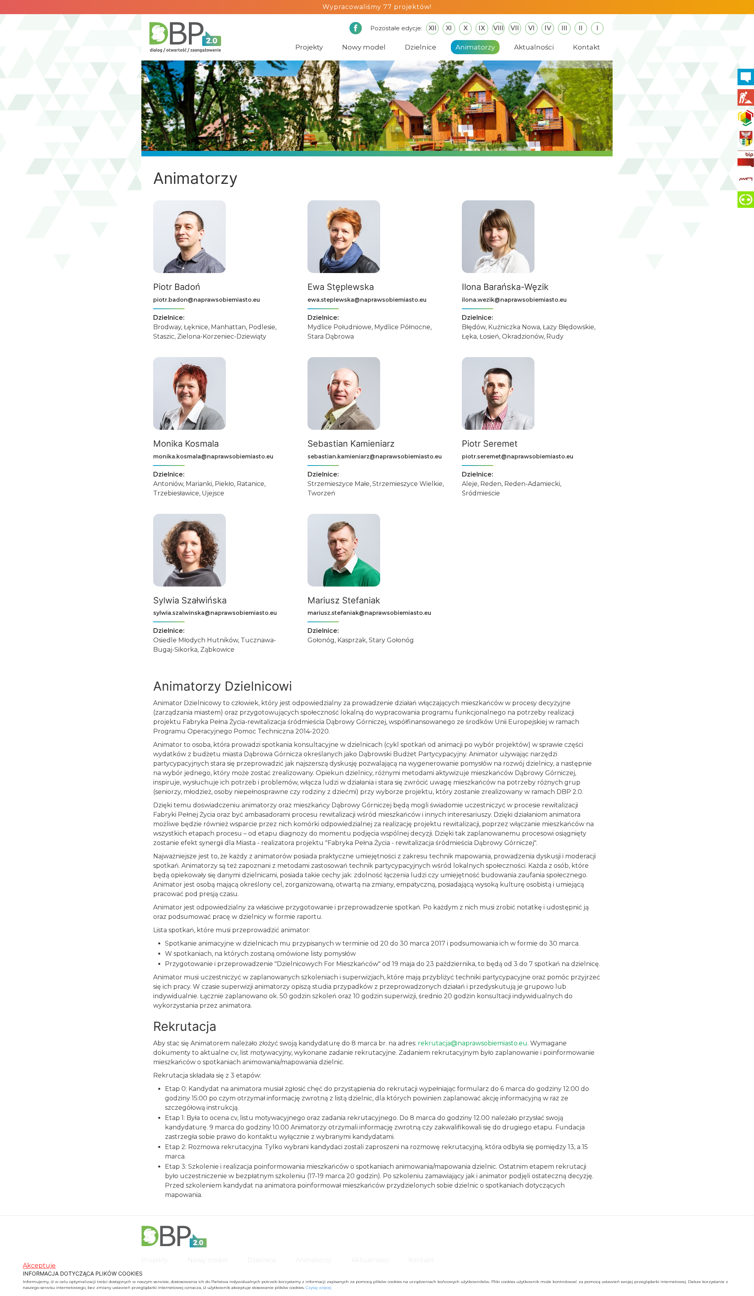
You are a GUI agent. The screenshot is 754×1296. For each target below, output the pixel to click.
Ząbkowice (217, 649)
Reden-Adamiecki (532, 484)
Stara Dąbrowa (330, 336)
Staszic (163, 336)
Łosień (489, 336)
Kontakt (586, 47)
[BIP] (746, 158)
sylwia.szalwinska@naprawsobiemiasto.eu (215, 612)
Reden (490, 484)
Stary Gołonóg (391, 640)
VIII (498, 28)
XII (432, 28)
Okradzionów (523, 336)
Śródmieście (481, 493)
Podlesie (262, 327)
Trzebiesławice (176, 493)
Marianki (199, 484)
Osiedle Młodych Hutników (195, 640)
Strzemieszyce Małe (338, 484)
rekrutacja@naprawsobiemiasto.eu (472, 1043)
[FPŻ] (746, 179)
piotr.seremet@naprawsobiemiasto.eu (517, 456)
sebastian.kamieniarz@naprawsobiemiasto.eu (374, 456)
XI (449, 28)
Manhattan (228, 327)
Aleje (470, 484)
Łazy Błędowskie (568, 327)
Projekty (309, 47)
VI (531, 28)
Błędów (473, 327)
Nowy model (364, 47)
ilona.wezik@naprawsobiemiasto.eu (514, 299)
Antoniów (168, 484)
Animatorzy (475, 47)
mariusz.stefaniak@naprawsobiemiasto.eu (369, 612)
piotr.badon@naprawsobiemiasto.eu (206, 299)
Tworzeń (321, 493)
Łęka (469, 336)
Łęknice (196, 327)
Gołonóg (321, 640)
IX (482, 28)
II (581, 28)
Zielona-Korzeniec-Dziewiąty (221, 336)
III (564, 28)
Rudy (555, 336)
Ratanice (250, 484)
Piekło (224, 484)
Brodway (167, 327)
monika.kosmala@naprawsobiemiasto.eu (213, 456)
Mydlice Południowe (339, 327)
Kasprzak (351, 640)
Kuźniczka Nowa (514, 327)
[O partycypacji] (746, 199)
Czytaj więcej (318, 1287)
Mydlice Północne (402, 327)
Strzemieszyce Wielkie (407, 484)
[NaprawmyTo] (746, 97)
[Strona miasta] (746, 138)
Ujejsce (213, 493)
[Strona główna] (185, 36)
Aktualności (534, 47)
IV (548, 28)
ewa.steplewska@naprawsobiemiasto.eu (366, 299)
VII (515, 28)
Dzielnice (420, 47)
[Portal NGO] (746, 118)
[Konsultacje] (746, 77)
